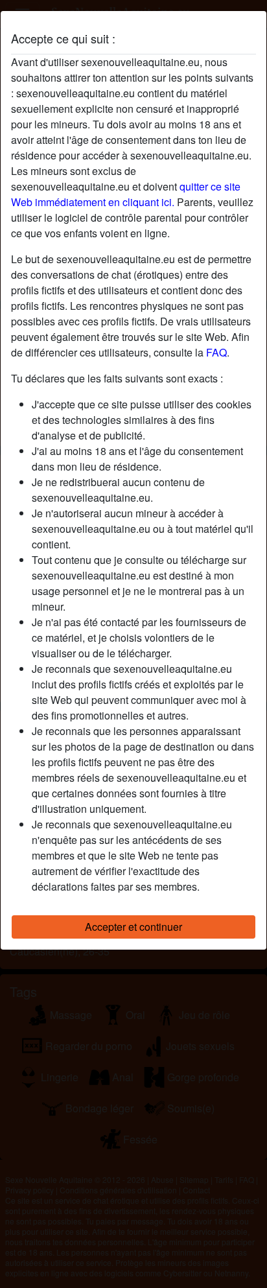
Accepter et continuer (133, 926)
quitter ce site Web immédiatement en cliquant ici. (125, 194)
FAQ (216, 352)
